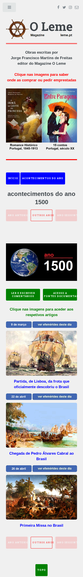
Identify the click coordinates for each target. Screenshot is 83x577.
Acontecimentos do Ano (42, 178)
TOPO (41, 569)
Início (13, 178)
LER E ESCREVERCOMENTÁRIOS (23, 294)
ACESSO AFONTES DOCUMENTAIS (60, 294)
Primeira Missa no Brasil (41, 525)
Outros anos (42, 215)
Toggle (9, 8)
